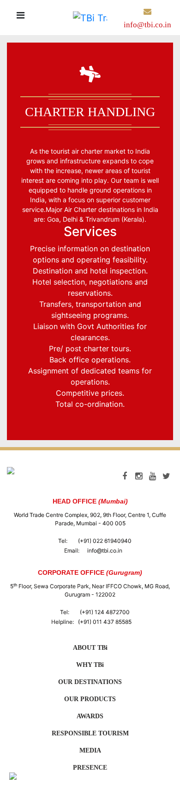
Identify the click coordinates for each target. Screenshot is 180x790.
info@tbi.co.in (104, 550)
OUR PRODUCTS (90, 699)
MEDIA (90, 750)
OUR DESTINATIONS (90, 681)
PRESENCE (90, 767)
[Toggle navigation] (20, 17)
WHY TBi (90, 664)
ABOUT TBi (90, 647)
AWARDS (90, 716)
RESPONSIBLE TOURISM (90, 733)
